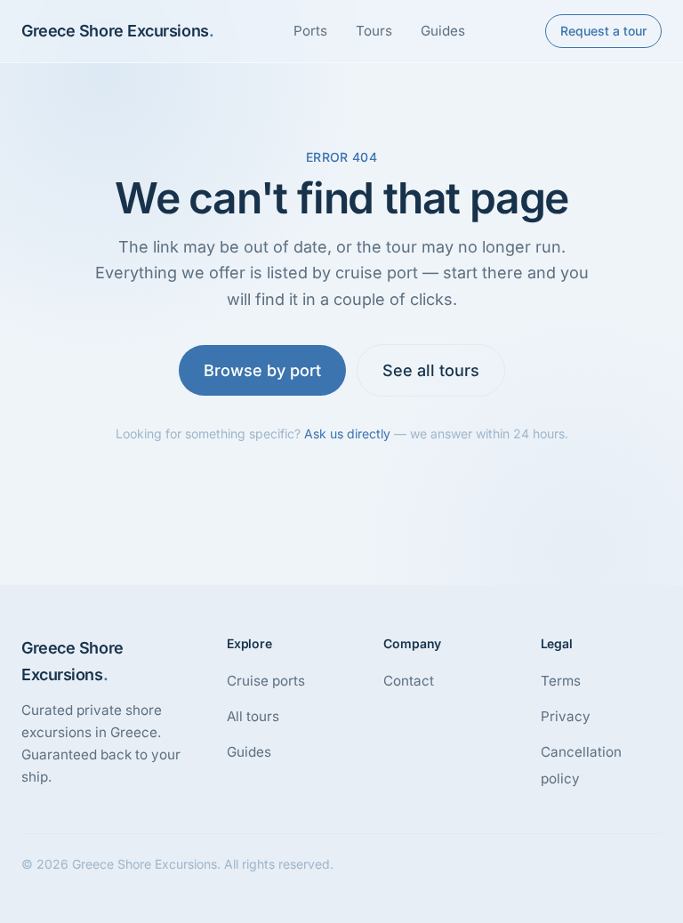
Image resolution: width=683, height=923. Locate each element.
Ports (310, 30)
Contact (408, 680)
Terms (561, 680)
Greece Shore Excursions (117, 30)
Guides (443, 30)
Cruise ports (266, 680)
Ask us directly (347, 433)
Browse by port (262, 370)
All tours (253, 716)
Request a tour (603, 30)
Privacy (566, 716)
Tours (374, 30)
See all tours (430, 370)
